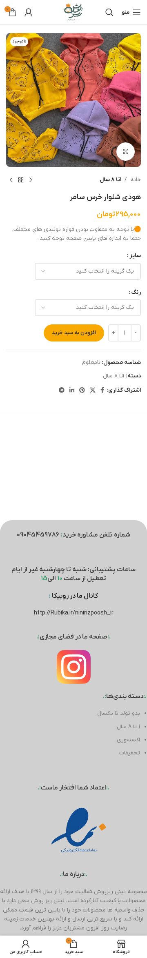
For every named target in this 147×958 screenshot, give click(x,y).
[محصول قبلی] (31, 180)
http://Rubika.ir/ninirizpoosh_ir (74, 613)
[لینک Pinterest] (82, 391)
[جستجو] (109, 12)
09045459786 (38, 535)
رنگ (136, 292)
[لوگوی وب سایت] (73, 12)
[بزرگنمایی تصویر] (125, 151)
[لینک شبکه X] (92, 391)
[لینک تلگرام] (61, 391)
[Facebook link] (102, 391)
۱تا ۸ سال (110, 180)
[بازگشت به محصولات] (21, 180)
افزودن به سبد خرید (74, 332)
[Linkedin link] (72, 391)
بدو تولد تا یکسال (118, 713)
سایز (135, 255)
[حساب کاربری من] (28, 12)
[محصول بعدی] (11, 180)
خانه (135, 180)
